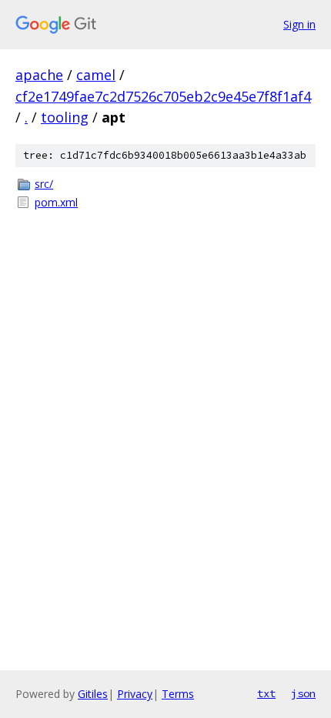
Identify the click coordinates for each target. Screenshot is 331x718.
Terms (178, 693)
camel (95, 74)
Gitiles (93, 693)
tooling (65, 117)
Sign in (299, 24)
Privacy (134, 693)
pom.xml (56, 202)
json (303, 693)
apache (39, 74)
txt (266, 693)
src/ (44, 183)
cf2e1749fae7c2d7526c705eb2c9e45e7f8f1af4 (163, 96)
